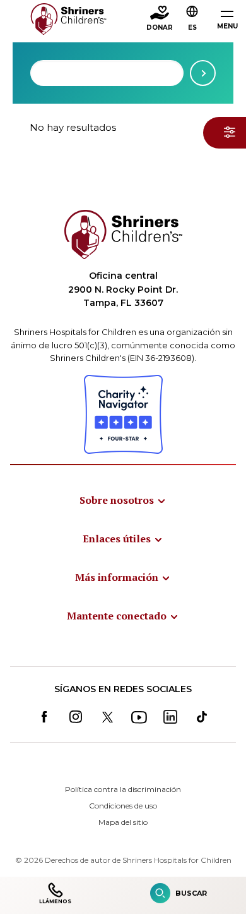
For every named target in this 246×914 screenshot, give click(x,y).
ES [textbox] (192, 27)
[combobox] (107, 73)
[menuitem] (123, 500)
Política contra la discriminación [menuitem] (123, 789)
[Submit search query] (203, 73)
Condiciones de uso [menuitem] (123, 805)
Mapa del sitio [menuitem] (123, 822)
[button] (192, 19)
